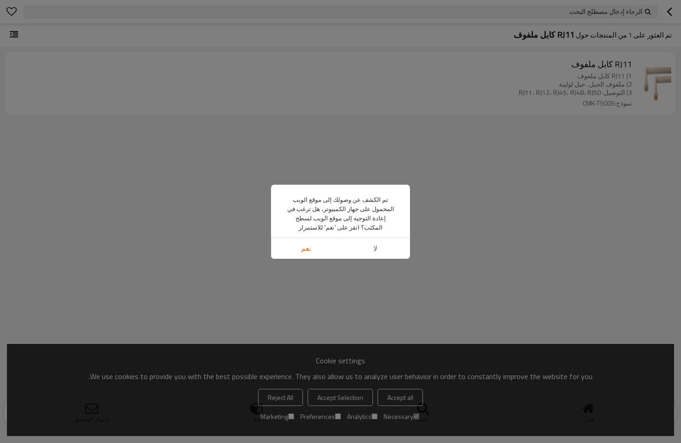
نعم (306, 248)
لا (375, 248)
